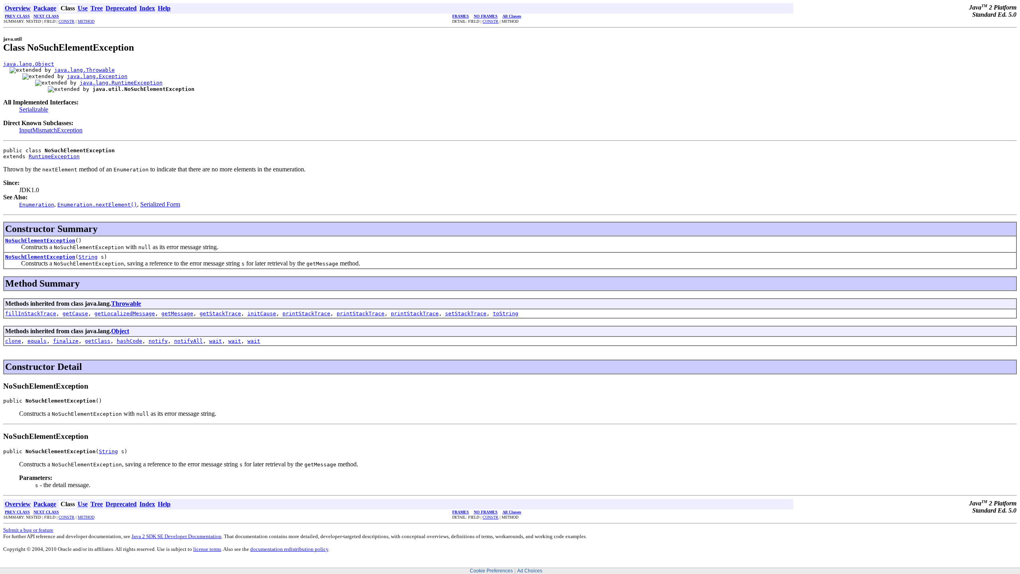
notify (158, 341)
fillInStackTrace (30, 313)
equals (37, 341)
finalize (65, 341)
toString (505, 313)
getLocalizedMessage (124, 313)
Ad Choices (529, 571)
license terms (207, 549)
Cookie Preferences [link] (491, 571)
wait (215, 341)
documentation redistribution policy (289, 549)
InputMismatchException (50, 130)
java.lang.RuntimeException (121, 83)
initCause (261, 313)
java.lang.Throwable (84, 70)
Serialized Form (160, 204)
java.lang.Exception (97, 76)
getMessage (177, 313)
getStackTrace (220, 313)
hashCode (129, 341)
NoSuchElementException (40, 241)
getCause (75, 313)
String (88, 257)
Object (120, 331)
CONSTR (67, 21)
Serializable (33, 109)
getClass (97, 341)
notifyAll (188, 341)
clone (13, 341)
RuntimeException (54, 156)
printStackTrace (306, 313)
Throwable (126, 303)
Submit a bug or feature (28, 530)
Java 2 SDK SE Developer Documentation (176, 536)
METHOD (86, 21)
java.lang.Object (28, 64)
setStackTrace (465, 313)
